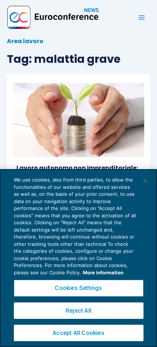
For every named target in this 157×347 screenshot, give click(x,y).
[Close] (145, 181)
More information (103, 272)
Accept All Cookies (78, 332)
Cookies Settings (78, 288)
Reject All (78, 310)
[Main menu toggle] (142, 17)
